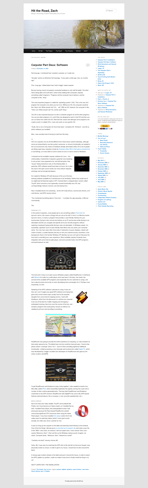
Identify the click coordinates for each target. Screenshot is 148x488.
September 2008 (103, 173)
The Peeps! (49, 51)
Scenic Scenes (104, 153)
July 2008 (101, 177)
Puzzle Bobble (102, 204)
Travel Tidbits (102, 149)
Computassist (102, 193)
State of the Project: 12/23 (106, 83)
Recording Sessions (106, 142)
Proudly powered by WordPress (74, 481)
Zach (99, 99)
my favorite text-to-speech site (66, 428)
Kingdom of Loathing (104, 200)
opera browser (77, 469)
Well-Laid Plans (105, 147)
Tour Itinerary (69, 51)
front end (79, 213)
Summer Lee (102, 101)
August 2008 (101, 175)
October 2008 (102, 171)
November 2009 (102, 162)
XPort (44, 389)
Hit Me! (40, 51)
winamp (37, 471)
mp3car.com (101, 202)
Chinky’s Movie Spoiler (105, 191)
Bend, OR (101, 85)
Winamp (37, 277)
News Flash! (104, 140)
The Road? (59, 51)
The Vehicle (40, 469)
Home (33, 51)
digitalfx (64, 469)
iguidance (69, 469)
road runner (85, 469)
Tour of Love (47, 469)
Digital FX (82, 349)
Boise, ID (100, 81)
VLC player (57, 416)
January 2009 (102, 165)
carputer (58, 469)
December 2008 (102, 167)
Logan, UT (101, 68)
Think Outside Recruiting (105, 206)
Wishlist (78, 51)
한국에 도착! (101, 75)
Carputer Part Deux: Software (49, 65)
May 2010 (100, 160)
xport (41, 471)
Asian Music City (103, 189)
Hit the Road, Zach (44, 10)
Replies (47, 471)
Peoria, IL (106, 99)
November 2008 (102, 169)
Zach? (85, 51)
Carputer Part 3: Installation (106, 60)
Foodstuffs (103, 151)
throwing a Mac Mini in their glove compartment (74, 149)
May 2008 (100, 182)
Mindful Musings (103, 136)
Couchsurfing (102, 195)
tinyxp (33, 471)
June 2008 (101, 179)
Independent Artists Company (107, 197)
